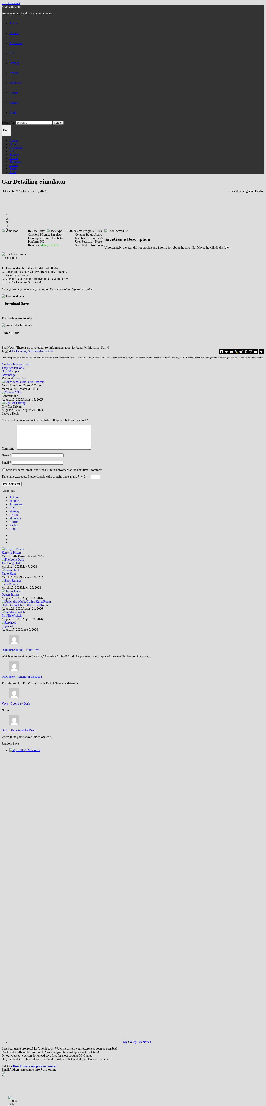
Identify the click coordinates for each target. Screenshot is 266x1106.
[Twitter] (226, 351)
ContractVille (10, 396)
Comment (9, 448)
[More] (261, 351)
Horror (13, 92)
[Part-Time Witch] (13, 612)
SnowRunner (10, 584)
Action (13, 23)
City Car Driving (12, 406)
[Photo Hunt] (10, 570)
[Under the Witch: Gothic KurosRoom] (26, 601)
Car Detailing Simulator (25, 351)
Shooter (14, 33)
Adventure (15, 43)
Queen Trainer (10, 594)
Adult (12, 112)
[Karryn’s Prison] (13, 549)
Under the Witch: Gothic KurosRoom (25, 605)
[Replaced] (9, 622)
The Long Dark (11, 563)
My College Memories (137, 1042)
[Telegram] (241, 351)
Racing (13, 102)
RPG (12, 53)
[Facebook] (221, 351)
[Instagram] (250, 351)
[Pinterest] (245, 351)
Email (6, 462)
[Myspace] (255, 351)
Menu (6, 130)
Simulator (15, 82)
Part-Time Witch (12, 615)
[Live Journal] (236, 351)
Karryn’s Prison (11, 552)
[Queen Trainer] (12, 591)
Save (50, 351)
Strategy (14, 63)
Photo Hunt (9, 573)
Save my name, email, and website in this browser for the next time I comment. (54, 469)
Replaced (7, 626)
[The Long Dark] (13, 559)
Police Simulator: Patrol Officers (21, 385)
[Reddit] (231, 351)
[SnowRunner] (11, 580)
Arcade (13, 72)
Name (6, 455)
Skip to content (11, 3)
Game (43, 351)
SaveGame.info (11, 6)
